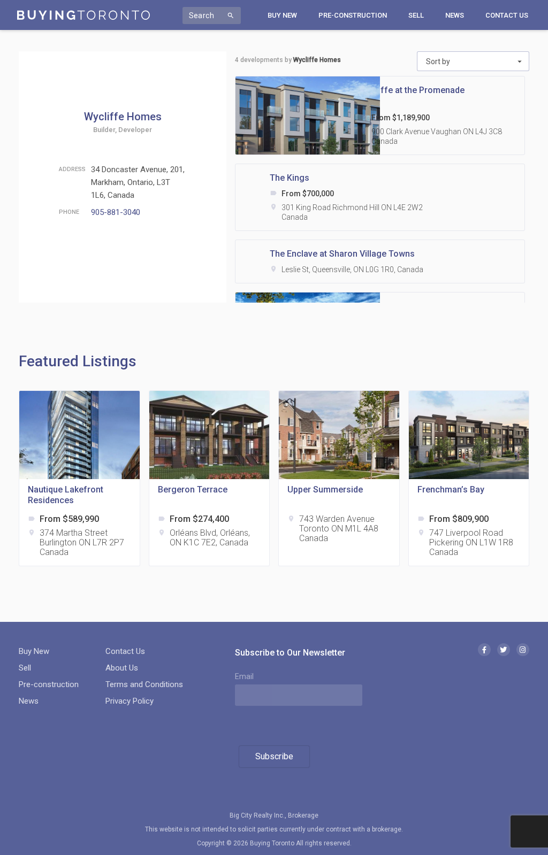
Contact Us (506, 15)
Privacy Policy (129, 701)
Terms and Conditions (144, 684)
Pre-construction (352, 15)
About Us (121, 668)
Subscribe (274, 756)
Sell (416, 15)
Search (211, 15)
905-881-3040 (115, 212)
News (454, 15)
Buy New (282, 15)
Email (244, 676)
